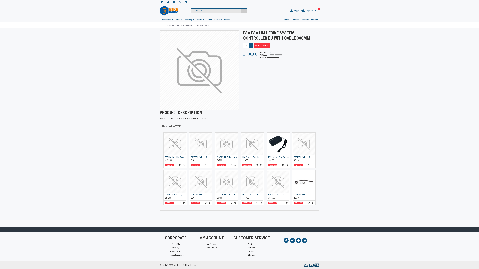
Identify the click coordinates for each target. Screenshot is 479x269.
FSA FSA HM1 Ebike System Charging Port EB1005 (227, 195)
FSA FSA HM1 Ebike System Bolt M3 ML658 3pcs (227, 157)
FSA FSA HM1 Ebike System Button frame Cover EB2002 (252, 157)
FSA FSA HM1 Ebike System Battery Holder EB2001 (201, 157)
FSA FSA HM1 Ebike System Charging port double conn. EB (175, 195)
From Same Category (171, 126)
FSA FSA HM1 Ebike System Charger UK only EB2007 (278, 157)
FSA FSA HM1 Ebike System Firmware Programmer (252, 195)
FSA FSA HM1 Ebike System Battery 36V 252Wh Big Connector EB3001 (175, 157)
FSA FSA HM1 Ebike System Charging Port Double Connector (201, 195)
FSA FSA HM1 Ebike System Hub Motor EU (278, 195)
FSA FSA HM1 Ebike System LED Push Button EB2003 (304, 195)
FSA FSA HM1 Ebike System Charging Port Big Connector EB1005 (304, 157)
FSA (269, 52)
